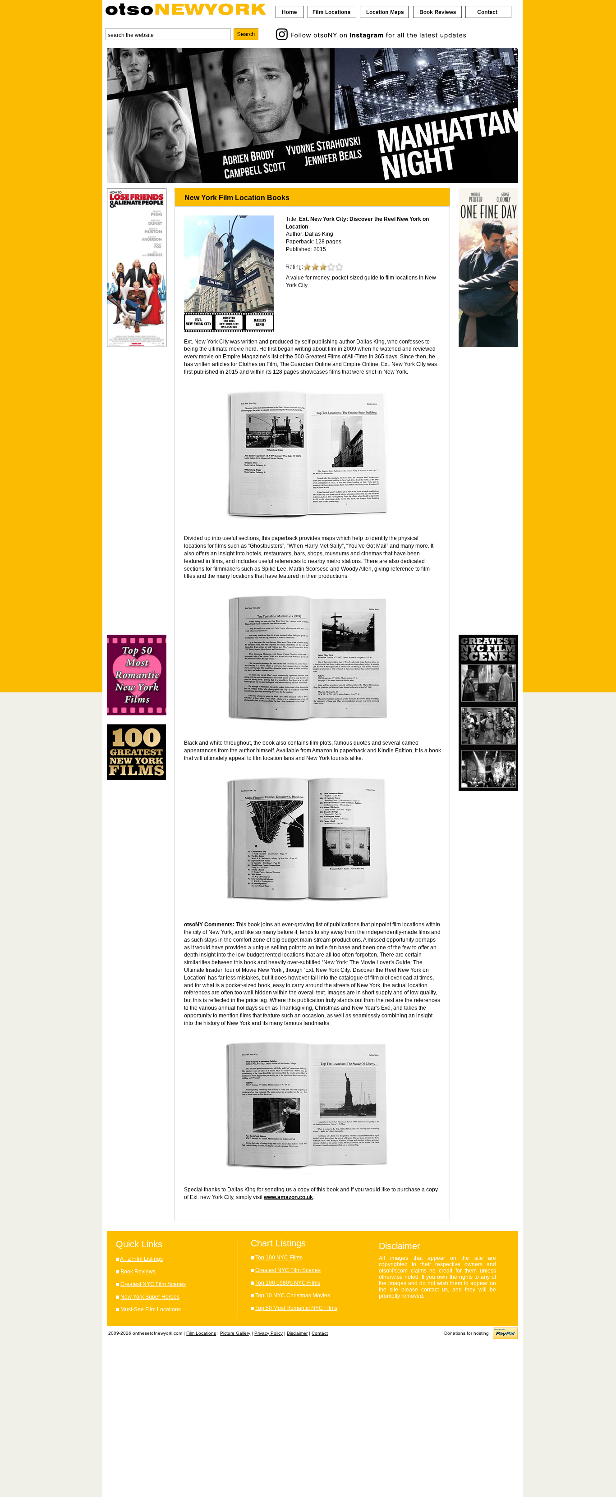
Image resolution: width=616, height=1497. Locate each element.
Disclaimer (297, 1333)
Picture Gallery (235, 1333)
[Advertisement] (136, 491)
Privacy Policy (268, 1333)
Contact (320, 1333)
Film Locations (201, 1333)
